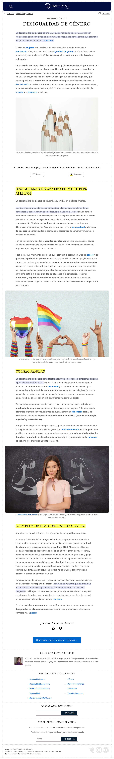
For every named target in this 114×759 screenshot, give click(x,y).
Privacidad (22, 754)
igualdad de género (64, 51)
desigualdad (78, 227)
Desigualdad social (37, 679)
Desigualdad (35, 693)
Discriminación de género (40, 698)
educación (77, 412)
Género (70, 679)
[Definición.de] (57, 6)
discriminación (22, 84)
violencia (92, 437)
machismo (53, 386)
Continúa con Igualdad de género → (57, 640)
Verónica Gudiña (43, 658)
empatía (19, 92)
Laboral (29, 13)
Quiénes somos (11, 754)
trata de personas (75, 693)
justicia (33, 613)
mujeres (30, 48)
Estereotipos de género (40, 689)
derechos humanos (75, 684)
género (90, 255)
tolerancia (32, 92)
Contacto (30, 754)
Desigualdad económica (40, 684)
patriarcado (21, 51)
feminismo (72, 689)
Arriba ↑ (38, 754)
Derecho (10, 13)
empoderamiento (70, 429)
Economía (20, 13)
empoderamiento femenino (27, 515)
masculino (49, 40)
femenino (57, 599)
